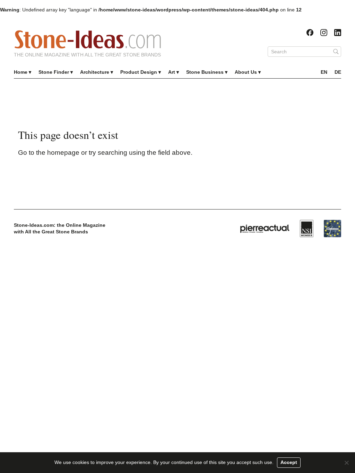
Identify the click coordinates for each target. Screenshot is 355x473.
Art (171, 72)
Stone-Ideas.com (88, 39)
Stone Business (205, 72)
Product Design (138, 72)
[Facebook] (309, 32)
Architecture (94, 72)
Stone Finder (53, 72)
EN (324, 72)
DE (338, 72)
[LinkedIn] (337, 32)
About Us (246, 72)
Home (20, 72)
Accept (288, 462)
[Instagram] (323, 32)
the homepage (57, 152)
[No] (346, 462)
